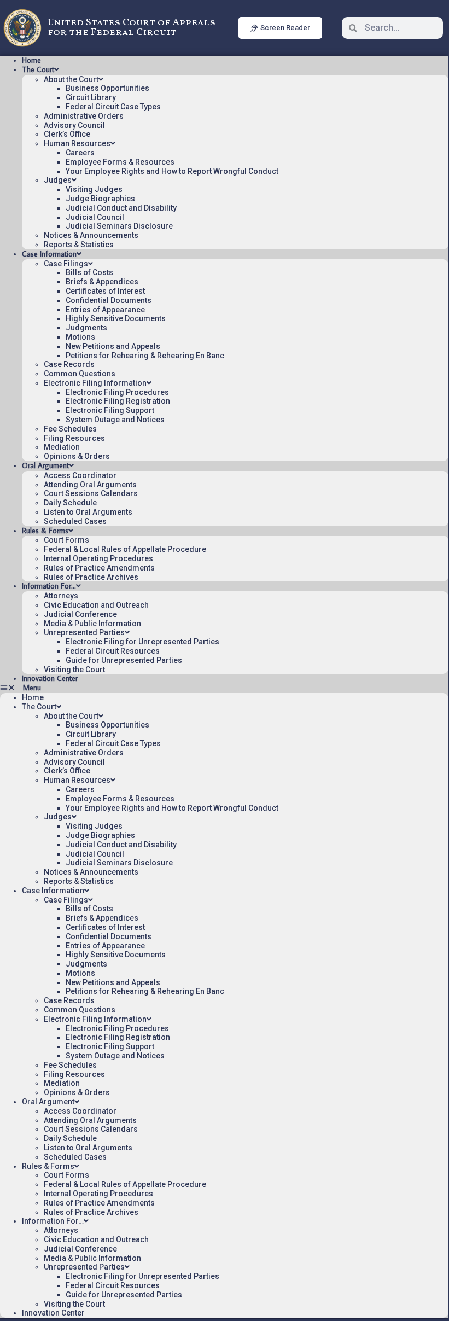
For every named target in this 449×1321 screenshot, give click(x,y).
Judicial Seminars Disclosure (119, 226)
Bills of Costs (89, 272)
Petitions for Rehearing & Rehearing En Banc (145, 355)
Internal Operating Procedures (98, 558)
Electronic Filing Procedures (117, 392)
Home (31, 60)
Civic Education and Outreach (96, 605)
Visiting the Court (74, 669)
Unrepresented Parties (84, 632)
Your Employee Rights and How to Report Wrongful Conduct (172, 171)
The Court (38, 69)
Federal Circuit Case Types (113, 106)
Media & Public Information (92, 623)
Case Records (69, 364)
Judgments (86, 327)
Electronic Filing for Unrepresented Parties (142, 641)
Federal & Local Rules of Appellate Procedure (125, 549)
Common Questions (79, 373)
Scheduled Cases (75, 521)
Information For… (49, 586)
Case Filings (66, 263)
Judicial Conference (80, 614)
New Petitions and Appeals (113, 346)
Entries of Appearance (105, 309)
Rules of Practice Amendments (99, 567)
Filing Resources (74, 438)
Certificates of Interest (105, 291)
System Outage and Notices (115, 419)
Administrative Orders (84, 116)
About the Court (71, 79)
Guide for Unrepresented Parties (124, 660)
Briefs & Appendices (102, 281)
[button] (224, 687)
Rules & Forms (45, 531)
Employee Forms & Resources (120, 162)
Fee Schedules (70, 428)
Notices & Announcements (91, 235)
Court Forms (66, 540)
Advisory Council (74, 125)
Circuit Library (91, 97)
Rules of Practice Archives (91, 577)
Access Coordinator (80, 475)
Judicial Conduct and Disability (121, 207)
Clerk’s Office (67, 134)
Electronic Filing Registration (118, 401)
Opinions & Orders (77, 456)
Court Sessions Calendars (91, 493)
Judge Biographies (100, 198)
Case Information (49, 254)
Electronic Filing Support (110, 410)
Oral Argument (45, 465)
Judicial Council (95, 217)
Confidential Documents (108, 300)
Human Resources (77, 143)
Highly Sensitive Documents (116, 318)
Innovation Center (50, 678)
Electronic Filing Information (95, 383)
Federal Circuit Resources (113, 651)
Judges (58, 180)
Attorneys (61, 595)
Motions (80, 337)
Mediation (62, 447)
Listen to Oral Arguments (88, 512)
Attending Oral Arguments (90, 484)
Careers (80, 152)
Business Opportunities (107, 88)
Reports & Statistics (79, 244)
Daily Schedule (70, 502)
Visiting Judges (94, 189)
